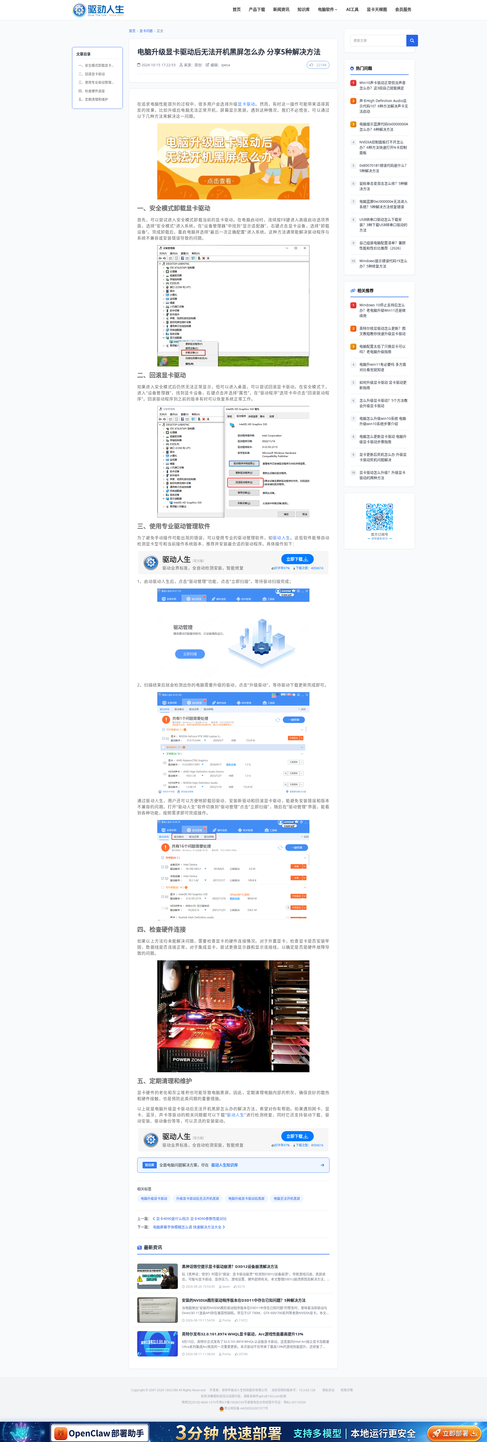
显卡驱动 (246, 104)
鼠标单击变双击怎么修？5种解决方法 (383, 186)
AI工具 (352, 9)
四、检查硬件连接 (91, 91)
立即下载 (294, 559)
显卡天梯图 (377, 9)
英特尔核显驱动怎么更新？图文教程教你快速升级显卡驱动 (382, 331)
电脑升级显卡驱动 (154, 1198)
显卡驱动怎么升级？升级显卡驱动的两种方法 (382, 475)
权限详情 (347, 1390)
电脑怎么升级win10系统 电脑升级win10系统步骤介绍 (382, 421)
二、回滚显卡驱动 (91, 74)
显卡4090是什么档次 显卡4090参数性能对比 (191, 1218)
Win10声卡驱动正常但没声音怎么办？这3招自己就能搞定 (382, 85)
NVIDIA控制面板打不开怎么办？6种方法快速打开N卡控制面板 (383, 147)
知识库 (304, 9)
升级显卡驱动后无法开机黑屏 (197, 1198)
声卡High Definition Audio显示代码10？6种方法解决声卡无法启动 (383, 106)
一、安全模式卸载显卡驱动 (98, 65)
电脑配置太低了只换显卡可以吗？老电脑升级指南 (382, 349)
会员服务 (403, 9)
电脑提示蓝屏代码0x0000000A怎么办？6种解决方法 (383, 127)
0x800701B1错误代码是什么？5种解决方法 (383, 168)
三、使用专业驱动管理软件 (98, 82)
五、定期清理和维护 (93, 99)
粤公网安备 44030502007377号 (246, 1408)
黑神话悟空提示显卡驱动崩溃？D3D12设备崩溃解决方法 (230, 1266)
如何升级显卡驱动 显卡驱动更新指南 (383, 385)
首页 (237, 9)
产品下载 (257, 9)
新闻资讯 (281, 9)
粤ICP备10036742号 (233, 1402)
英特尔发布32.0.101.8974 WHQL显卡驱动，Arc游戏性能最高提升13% (242, 1333)
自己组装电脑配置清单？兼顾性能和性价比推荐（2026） (382, 245)
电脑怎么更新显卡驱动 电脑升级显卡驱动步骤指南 (383, 439)
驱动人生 (281, 538)
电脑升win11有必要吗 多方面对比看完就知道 (382, 367)
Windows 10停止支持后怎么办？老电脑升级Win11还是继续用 (382, 310)
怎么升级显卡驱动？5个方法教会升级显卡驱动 (383, 403)
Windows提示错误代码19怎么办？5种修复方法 (383, 263)
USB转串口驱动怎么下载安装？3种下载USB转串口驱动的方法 (383, 224)
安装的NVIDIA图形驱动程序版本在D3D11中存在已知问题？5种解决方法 (244, 1300)
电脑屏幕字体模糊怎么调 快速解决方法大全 (187, 1227)
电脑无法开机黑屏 (287, 1198)
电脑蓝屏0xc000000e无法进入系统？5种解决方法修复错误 (383, 204)
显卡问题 (146, 30)
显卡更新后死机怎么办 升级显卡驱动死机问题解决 (383, 457)
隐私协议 (328, 1390)
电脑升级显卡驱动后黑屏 (246, 1198)
